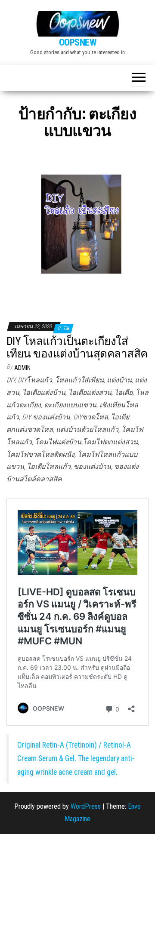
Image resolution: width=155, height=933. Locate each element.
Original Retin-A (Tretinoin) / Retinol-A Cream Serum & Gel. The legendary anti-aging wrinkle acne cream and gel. (76, 758)
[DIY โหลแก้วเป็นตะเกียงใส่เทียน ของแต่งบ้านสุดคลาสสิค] (77, 229)
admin (22, 367)
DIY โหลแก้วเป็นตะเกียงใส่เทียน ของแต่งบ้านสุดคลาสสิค (77, 347)
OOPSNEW (77, 42)
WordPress (86, 806)
